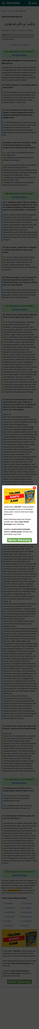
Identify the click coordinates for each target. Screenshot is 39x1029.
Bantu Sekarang (19, 540)
